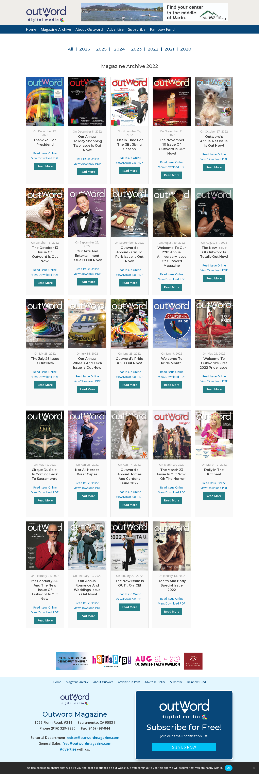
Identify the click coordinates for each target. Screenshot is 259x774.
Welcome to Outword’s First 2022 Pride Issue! (214, 363)
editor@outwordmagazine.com (93, 737)
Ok (228, 767)
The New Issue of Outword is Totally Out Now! (214, 252)
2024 (119, 49)
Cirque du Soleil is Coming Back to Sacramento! (45, 474)
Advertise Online (155, 682)
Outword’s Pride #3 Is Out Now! (129, 361)
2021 (169, 49)
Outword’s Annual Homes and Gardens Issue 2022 (129, 476)
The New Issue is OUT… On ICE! (129, 583)
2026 (84, 49)
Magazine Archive (56, 30)
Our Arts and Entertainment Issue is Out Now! (87, 255)
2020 (185, 49)
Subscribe (136, 30)
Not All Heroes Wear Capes (87, 472)
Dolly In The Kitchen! (214, 472)
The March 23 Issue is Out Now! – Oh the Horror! (171, 474)
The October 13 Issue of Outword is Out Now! (45, 254)
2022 (153, 49)
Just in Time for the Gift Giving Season (129, 144)
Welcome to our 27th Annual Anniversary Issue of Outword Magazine (172, 256)
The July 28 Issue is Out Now (45, 361)
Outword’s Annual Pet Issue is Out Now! (214, 141)
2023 (136, 49)
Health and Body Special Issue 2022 (172, 585)
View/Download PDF (44, 158)
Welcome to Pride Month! (172, 361)
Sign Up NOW (184, 747)
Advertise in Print (129, 682)
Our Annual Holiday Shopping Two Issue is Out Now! (87, 143)
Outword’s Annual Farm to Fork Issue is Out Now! (129, 254)
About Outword (89, 30)
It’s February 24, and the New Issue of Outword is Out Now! (44, 590)
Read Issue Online (45, 153)
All (70, 49)
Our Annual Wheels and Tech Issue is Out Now (87, 363)
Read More (45, 166)
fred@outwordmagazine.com (86, 743)
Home (31, 30)
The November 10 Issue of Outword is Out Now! (172, 146)
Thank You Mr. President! (45, 142)
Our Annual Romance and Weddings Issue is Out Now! (87, 587)
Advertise (115, 30)
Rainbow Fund (162, 30)
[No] (254, 768)
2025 (101, 49)
